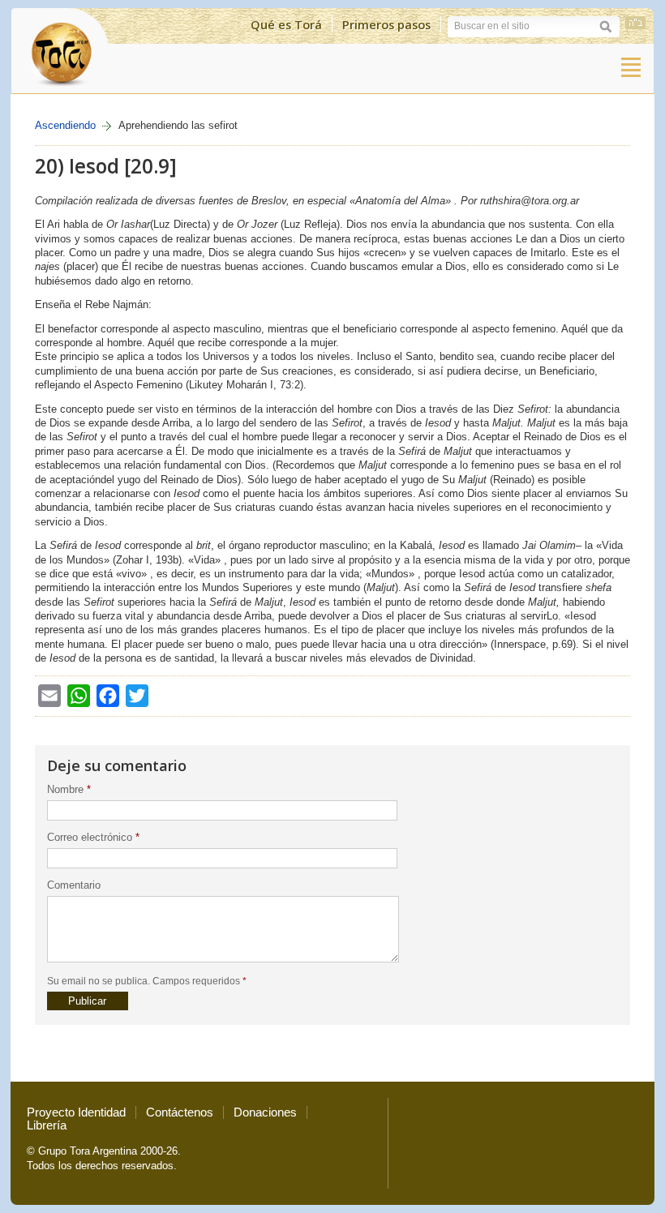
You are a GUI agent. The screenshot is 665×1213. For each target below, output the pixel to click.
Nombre (69, 789)
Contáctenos (179, 1112)
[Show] (631, 67)
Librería (46, 1125)
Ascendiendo (65, 125)
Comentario (74, 885)
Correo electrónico (93, 837)
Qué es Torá (286, 24)
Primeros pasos (386, 24)
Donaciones (265, 1112)
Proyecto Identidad (76, 1112)
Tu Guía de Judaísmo (60, 50)
